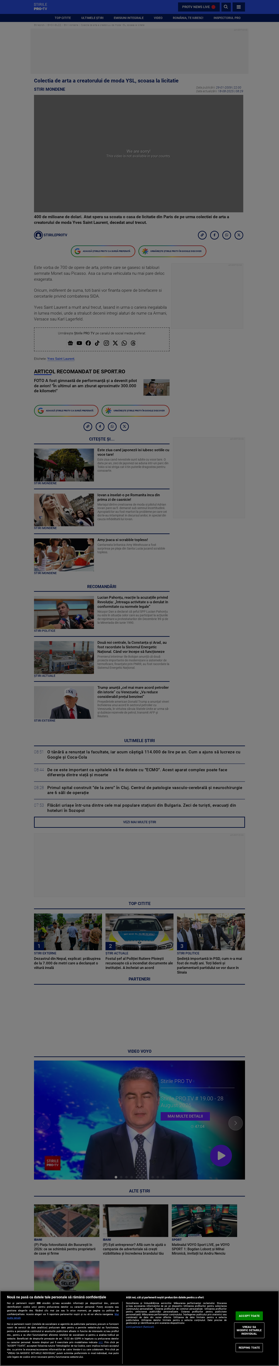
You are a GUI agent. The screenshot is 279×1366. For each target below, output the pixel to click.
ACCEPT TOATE (249, 1315)
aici (101, 1342)
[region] (139, 1328)
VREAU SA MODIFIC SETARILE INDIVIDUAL (249, 1330)
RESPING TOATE (249, 1347)
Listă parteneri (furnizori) (140, 1327)
